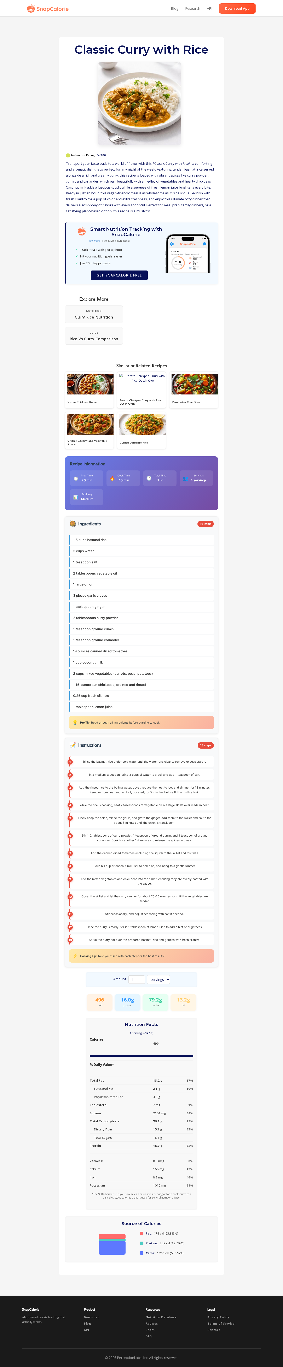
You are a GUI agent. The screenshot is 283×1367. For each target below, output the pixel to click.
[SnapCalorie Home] (48, 8)
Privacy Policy (218, 1317)
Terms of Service (221, 1323)
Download (91, 1317)
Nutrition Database (161, 1317)
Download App (237, 8)
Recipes (152, 1323)
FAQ (149, 1336)
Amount (119, 979)
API (210, 8)
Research (192, 8)
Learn (150, 1330)
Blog (175, 8)
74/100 (101, 155)
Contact (213, 1330)
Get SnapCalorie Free (119, 275)
